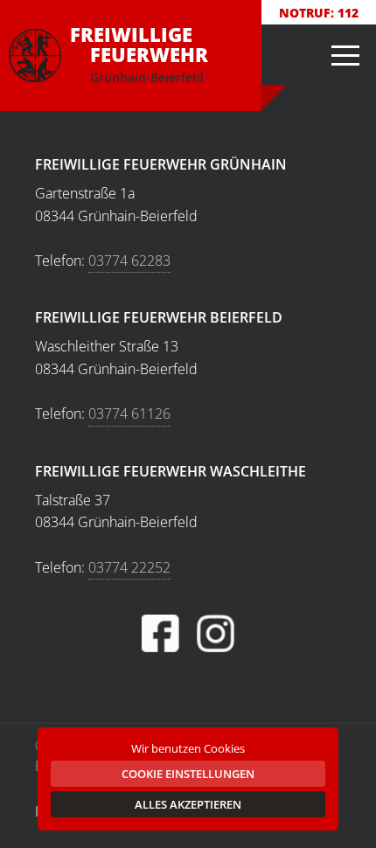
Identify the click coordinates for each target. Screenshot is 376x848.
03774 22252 (129, 567)
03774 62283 (129, 260)
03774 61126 (129, 413)
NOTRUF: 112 (319, 12)
